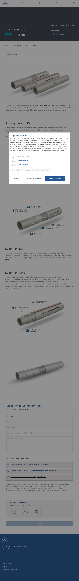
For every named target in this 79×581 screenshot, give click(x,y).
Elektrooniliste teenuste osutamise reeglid (37, 170)
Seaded (16, 179)
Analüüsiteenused (23, 165)
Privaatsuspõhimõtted (17, 170)
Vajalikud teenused (23, 157)
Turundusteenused (23, 161)
